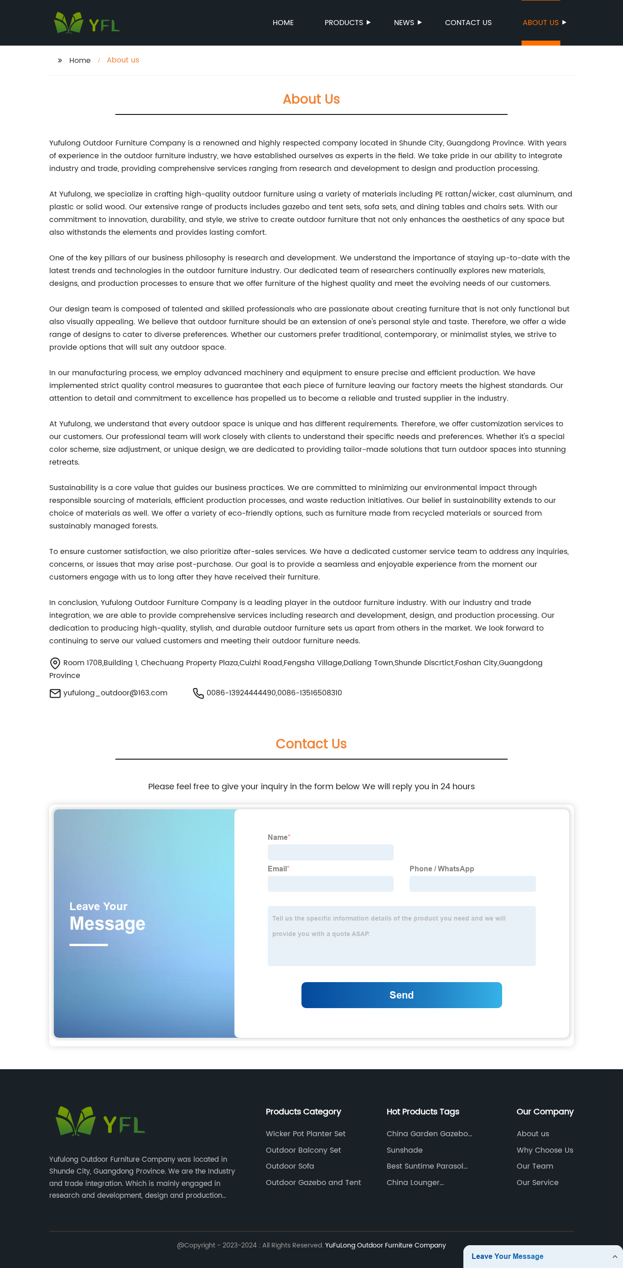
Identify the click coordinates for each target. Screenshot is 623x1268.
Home (283, 23)
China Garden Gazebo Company (427, 1133)
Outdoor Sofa (290, 1166)
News (404, 23)
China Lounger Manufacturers (413, 1182)
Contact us (468, 23)
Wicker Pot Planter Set (306, 1133)
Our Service (538, 1183)
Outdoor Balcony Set (303, 1150)
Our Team (535, 1166)
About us (541, 23)
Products (344, 23)
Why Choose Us (545, 1150)
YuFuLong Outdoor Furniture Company (385, 1245)
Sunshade (405, 1150)
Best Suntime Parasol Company (425, 1166)
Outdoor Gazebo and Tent (313, 1182)
